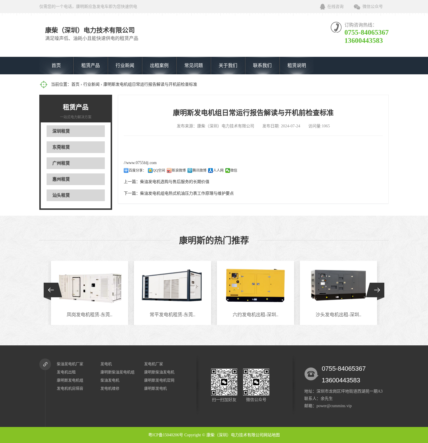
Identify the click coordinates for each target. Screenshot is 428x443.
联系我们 (262, 65)
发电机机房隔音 (70, 388)
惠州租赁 (61, 179)
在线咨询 (335, 6)
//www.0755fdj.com (140, 163)
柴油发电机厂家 (70, 364)
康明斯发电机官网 (159, 380)
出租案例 (159, 65)
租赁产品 (90, 65)
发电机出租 (66, 372)
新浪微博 (179, 170)
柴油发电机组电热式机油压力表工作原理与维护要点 (187, 193)
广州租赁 (61, 163)
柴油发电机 (109, 380)
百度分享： (137, 170)
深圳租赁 (61, 131)
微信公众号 (372, 6)
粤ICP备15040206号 (165, 435)
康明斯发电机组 (70, 380)
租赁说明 (296, 65)
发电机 (106, 364)
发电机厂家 (153, 364)
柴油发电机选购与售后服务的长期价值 (174, 182)
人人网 (218, 170)
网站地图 (271, 435)
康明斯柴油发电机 (159, 372)
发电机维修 (109, 388)
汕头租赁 (61, 195)
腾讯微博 (199, 170)
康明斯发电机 (155, 388)
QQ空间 (159, 170)
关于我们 (228, 65)
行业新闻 (125, 65)
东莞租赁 (61, 147)
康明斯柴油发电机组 (117, 372)
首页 (56, 65)
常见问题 (193, 65)
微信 (233, 170)
